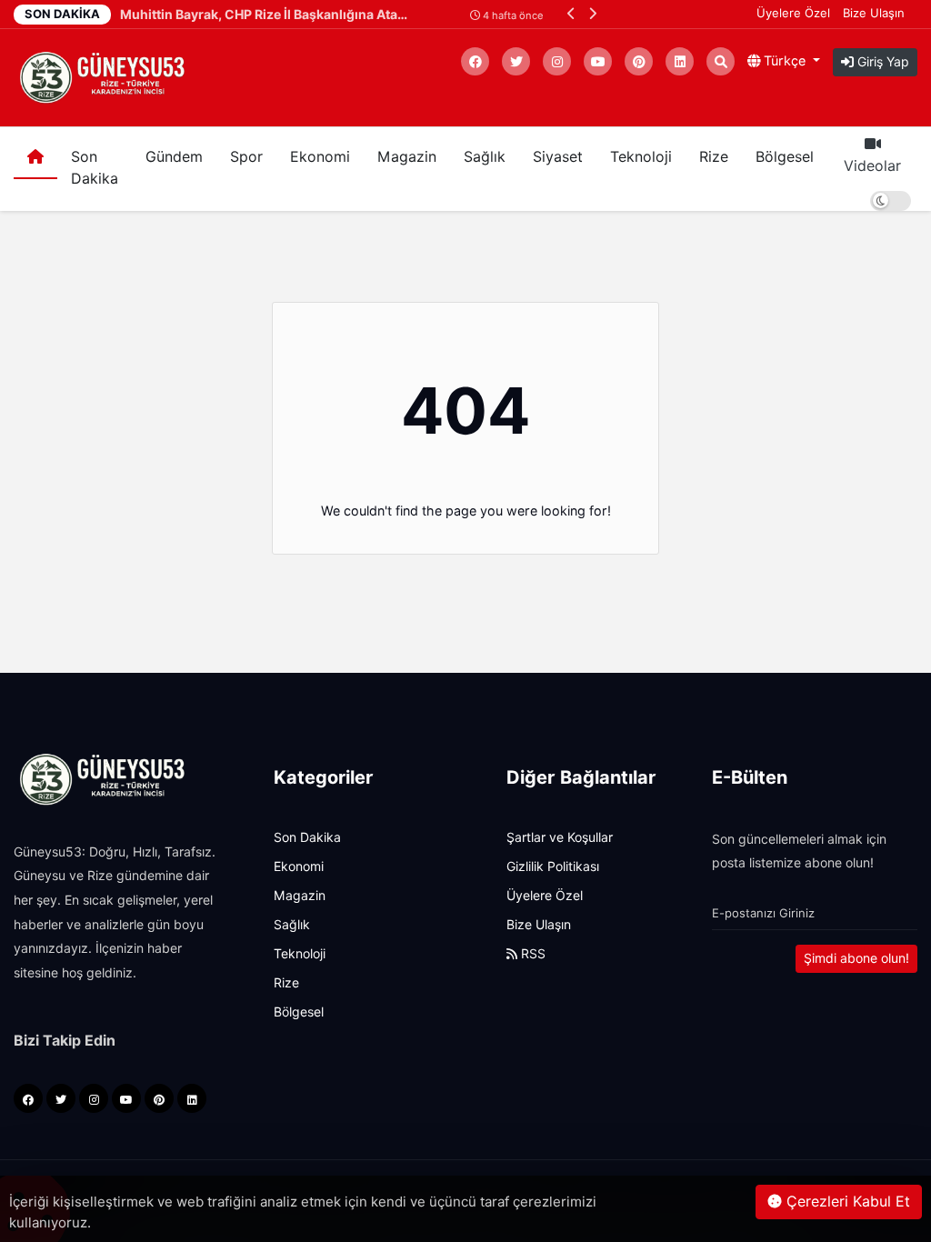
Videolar (872, 166)
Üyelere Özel (793, 12)
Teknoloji (641, 156)
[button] (571, 13)
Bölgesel (785, 156)
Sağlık (485, 156)
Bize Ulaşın (874, 12)
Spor (246, 156)
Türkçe (784, 60)
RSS (531, 954)
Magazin (406, 156)
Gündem (174, 156)
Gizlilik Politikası (552, 866)
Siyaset (558, 156)
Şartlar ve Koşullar (559, 837)
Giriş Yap (881, 62)
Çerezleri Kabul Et (846, 1201)
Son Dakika (94, 167)
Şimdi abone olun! (856, 958)
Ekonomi (320, 156)
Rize (713, 156)
